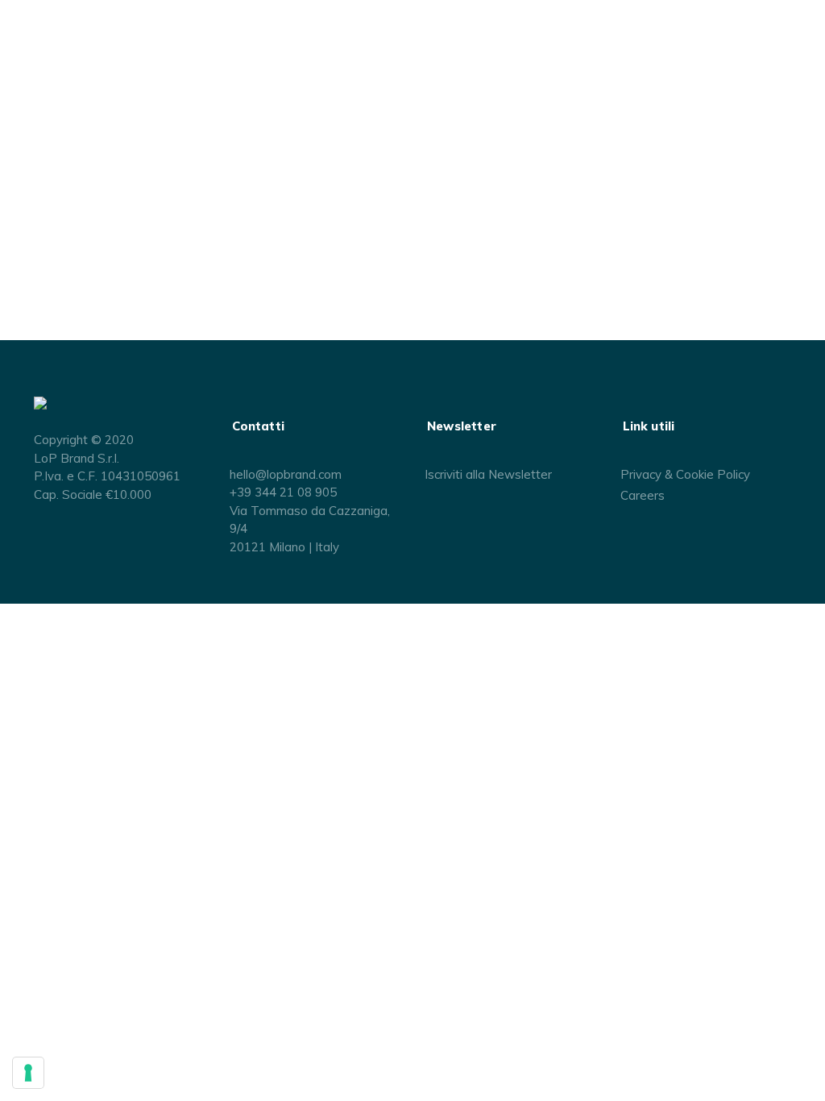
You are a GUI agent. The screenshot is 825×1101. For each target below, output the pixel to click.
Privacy (640, 474)
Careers (642, 495)
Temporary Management (75, 139)
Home (26, 42)
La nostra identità (56, 74)
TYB (25, 187)
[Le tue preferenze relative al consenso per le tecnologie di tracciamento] (28, 1072)
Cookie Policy (713, 474)
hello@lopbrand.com (286, 474)
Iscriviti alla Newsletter (488, 474)
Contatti (30, 251)
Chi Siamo (36, 58)
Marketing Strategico (65, 122)
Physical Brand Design (69, 171)
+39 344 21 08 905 (283, 492)
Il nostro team (47, 90)
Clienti (26, 219)
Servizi (28, 106)
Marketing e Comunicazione (83, 155)
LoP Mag (32, 235)
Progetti (31, 203)
